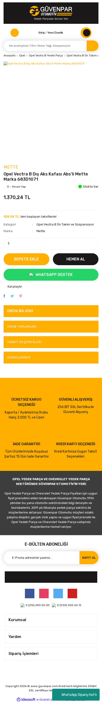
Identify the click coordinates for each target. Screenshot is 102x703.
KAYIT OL (89, 557)
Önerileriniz (18, 357)
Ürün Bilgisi (20, 311)
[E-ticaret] (50, 700)
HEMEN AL (75, 259)
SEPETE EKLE (26, 259)
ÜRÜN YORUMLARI (22, 326)
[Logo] (51, 13)
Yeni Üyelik (55, 32)
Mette (11, 167)
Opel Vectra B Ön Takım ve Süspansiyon (65, 224)
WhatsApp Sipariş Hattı (79, 695)
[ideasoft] (26, 700)
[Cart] (86, 32)
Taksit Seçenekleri (24, 342)
